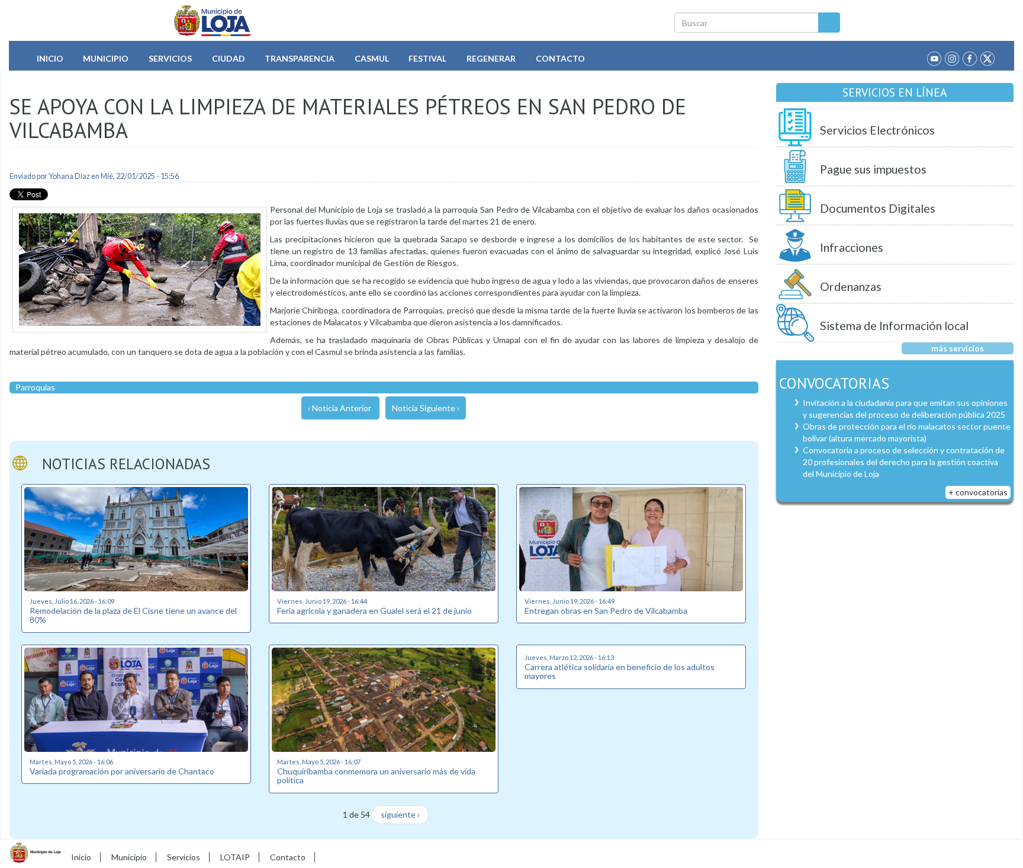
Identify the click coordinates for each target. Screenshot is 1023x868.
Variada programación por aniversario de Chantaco (122, 771)
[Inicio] (213, 20)
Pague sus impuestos (873, 169)
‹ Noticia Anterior (339, 408)
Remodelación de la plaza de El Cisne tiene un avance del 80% (133, 615)
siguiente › (400, 814)
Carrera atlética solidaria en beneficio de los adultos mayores (620, 671)
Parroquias (35, 387)
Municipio (105, 58)
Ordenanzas (851, 286)
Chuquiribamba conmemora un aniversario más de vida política (376, 775)
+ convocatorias (978, 492)
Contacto (560, 58)
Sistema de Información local (894, 325)
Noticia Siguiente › (425, 408)
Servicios (170, 58)
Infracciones (851, 247)
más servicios (957, 348)
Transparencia (299, 58)
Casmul (372, 58)
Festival (427, 58)
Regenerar (491, 58)
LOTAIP (235, 857)
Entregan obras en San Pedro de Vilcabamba (606, 611)
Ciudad (228, 58)
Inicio (50, 58)
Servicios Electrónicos (877, 130)
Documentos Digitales (877, 208)
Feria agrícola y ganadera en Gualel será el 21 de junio (374, 611)
